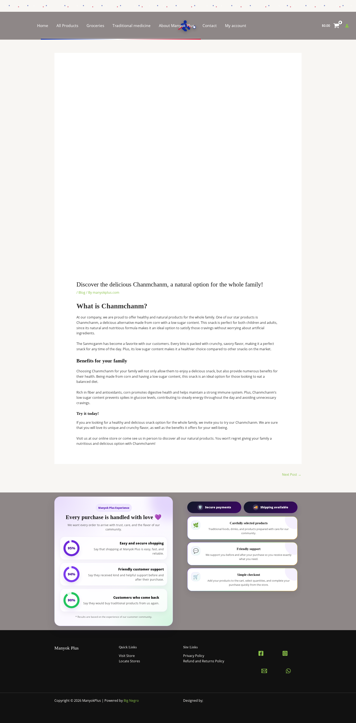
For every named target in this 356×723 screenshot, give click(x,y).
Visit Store (127, 655)
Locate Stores (129, 661)
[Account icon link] (347, 26)
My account (235, 25)
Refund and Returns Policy (203, 661)
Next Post (291, 474)
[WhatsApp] (288, 671)
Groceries (95, 25)
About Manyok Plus (176, 25)
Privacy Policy (193, 655)
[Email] (264, 671)
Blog (81, 292)
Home (42, 25)
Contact (210, 25)
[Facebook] (261, 653)
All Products (67, 25)
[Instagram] (285, 653)
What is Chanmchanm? (111, 306)
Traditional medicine (131, 25)
